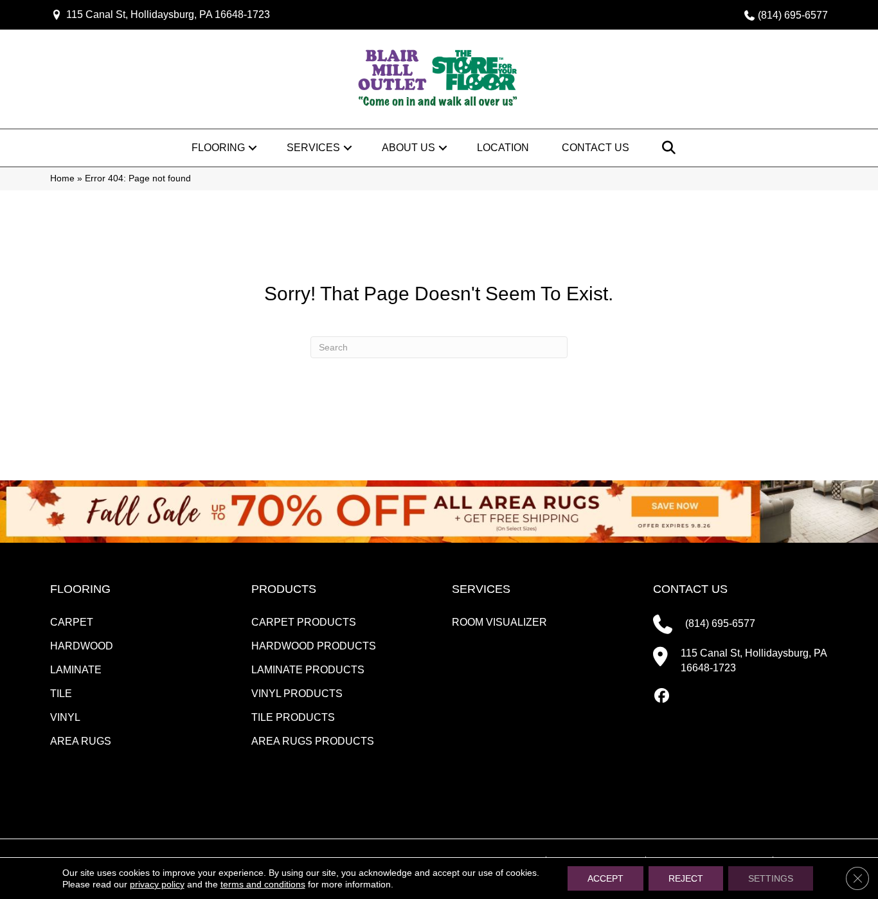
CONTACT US (690, 589)
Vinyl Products (297, 693)
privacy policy (157, 884)
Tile (61, 693)
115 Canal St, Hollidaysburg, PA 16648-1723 (168, 14)
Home (62, 178)
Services (313, 147)
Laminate (76, 669)
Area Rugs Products (312, 741)
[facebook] (662, 696)
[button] (252, 148)
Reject (685, 878)
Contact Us (595, 147)
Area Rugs (80, 741)
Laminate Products (307, 669)
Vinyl (65, 717)
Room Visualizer (499, 622)
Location (503, 147)
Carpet (71, 622)
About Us (408, 147)
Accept (605, 878)
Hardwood (81, 645)
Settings (770, 878)
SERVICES (481, 589)
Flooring (218, 147)
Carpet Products (303, 622)
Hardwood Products (313, 645)
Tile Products (293, 717)
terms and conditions (262, 884)
